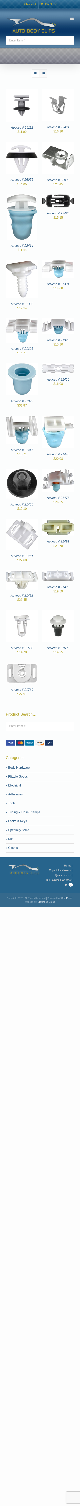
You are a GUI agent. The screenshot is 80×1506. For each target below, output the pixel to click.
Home (67, 865)
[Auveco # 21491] (58, 521)
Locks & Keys (17, 821)
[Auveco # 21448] (58, 417)
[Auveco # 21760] (22, 664)
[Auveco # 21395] (22, 320)
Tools (12, 803)
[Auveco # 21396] (58, 320)
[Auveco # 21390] (22, 262)
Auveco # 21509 (58, 648)
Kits (10, 839)
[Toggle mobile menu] (72, 18)
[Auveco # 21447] (22, 417)
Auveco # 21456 (22, 504)
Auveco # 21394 (58, 284)
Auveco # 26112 (22, 127)
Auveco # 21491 (58, 541)
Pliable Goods (18, 776)
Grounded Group (46, 902)
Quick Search (63, 875)
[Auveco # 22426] (58, 196)
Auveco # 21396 (58, 340)
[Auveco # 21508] (22, 612)
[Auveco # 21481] (22, 521)
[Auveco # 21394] (58, 262)
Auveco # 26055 (22, 179)
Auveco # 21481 (22, 556)
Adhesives (15, 794)
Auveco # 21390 (22, 304)
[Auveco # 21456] (22, 471)
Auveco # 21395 (22, 348)
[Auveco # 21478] (58, 471)
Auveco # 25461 (58, 127)
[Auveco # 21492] (22, 572)
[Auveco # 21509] (58, 612)
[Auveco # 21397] (22, 365)
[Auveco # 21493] (58, 572)
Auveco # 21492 (22, 595)
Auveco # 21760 (22, 689)
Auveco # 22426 (58, 213)
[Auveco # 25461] (58, 91)
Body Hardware (19, 767)
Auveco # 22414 (22, 245)
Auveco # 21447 (22, 450)
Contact (66, 879)
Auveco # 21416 (58, 379)
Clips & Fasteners (60, 870)
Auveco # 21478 (58, 497)
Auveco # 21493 (58, 587)
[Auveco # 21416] (58, 365)
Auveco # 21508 (22, 648)
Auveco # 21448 (58, 454)
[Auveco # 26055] (22, 144)
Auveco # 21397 (22, 401)
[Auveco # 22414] (22, 196)
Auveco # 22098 (58, 180)
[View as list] (43, 73)
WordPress (66, 898)
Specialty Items (18, 830)
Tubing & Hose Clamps (24, 812)
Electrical (14, 785)
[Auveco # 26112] (22, 91)
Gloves (13, 847)
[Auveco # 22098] (58, 144)
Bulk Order (52, 879)
